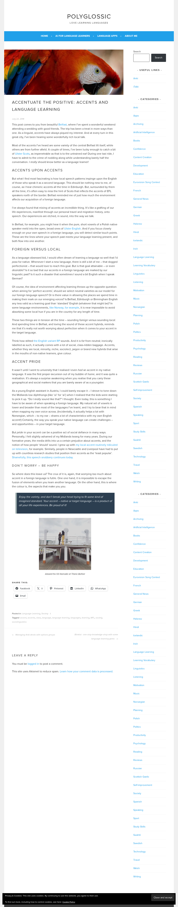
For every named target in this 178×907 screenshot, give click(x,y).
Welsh (136, 473)
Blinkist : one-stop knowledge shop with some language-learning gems (96, 636)
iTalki (136, 86)
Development (140, 165)
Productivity (139, 340)
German (137, 207)
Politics (137, 332)
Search (137, 51)
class (38, 618)
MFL (93, 618)
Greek (136, 215)
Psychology (139, 348)
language (46, 618)
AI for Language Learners (72, 35)
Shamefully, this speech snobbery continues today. (42, 457)
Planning (138, 315)
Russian (137, 373)
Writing (137, 481)
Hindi (136, 232)
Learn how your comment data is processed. (86, 671)
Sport (136, 423)
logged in (33, 664)
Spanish (137, 406)
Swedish (137, 448)
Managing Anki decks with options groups (35, 634)
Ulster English (72, 228)
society (99, 618)
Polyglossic (89, 16)
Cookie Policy (68, 902)
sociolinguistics (19, 622)
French (137, 190)
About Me (131, 35)
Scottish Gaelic (141, 381)
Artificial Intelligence (144, 132)
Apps (136, 115)
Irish (135, 248)
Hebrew (137, 223)
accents (31, 618)
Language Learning (31, 613)
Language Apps (107, 35)
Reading (137, 356)
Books (136, 140)
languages (76, 618)
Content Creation (142, 157)
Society (44, 613)
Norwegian (139, 307)
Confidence (139, 148)
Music (136, 298)
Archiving (138, 124)
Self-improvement (142, 390)
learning (86, 618)
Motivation (138, 290)
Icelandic (138, 240)
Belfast (62, 124)
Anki (135, 78)
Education (138, 173)
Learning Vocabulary (144, 265)
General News (141, 198)
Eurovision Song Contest (146, 182)
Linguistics (139, 273)
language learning (61, 618)
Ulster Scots (22, 153)
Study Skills (139, 431)
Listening (138, 282)
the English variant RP (47, 341)
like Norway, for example (64, 307)
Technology (139, 456)
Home (44, 35)
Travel (136, 464)
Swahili (137, 440)
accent (23, 618)
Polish (136, 323)
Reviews (137, 365)
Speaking (138, 415)
